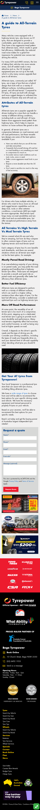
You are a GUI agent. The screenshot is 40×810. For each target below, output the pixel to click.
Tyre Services (7, 741)
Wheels (6, 727)
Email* (5, 449)
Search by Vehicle (9, 713)
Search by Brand (9, 719)
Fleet (5, 755)
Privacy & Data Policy (15, 804)
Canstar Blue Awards (10, 768)
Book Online (8, 752)
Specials (6, 746)
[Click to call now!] (27, 2)
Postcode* (7, 456)
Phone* (6, 442)
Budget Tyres (7, 771)
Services (6, 735)
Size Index (6, 766)
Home (6, 15)
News (5, 758)
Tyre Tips (6, 724)
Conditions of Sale (28, 804)
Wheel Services (8, 744)
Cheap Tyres (7, 774)
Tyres (5, 710)
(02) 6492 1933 (14, 661)
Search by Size (8, 716)
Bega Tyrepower (21, 7)
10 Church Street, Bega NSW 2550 (22, 657)
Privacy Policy (13, 481)
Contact (6, 749)
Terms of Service (28, 481)
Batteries (6, 738)
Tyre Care (6, 721)
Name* (6, 435)
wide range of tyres (20, 393)
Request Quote (10, 489)
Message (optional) (10, 463)
